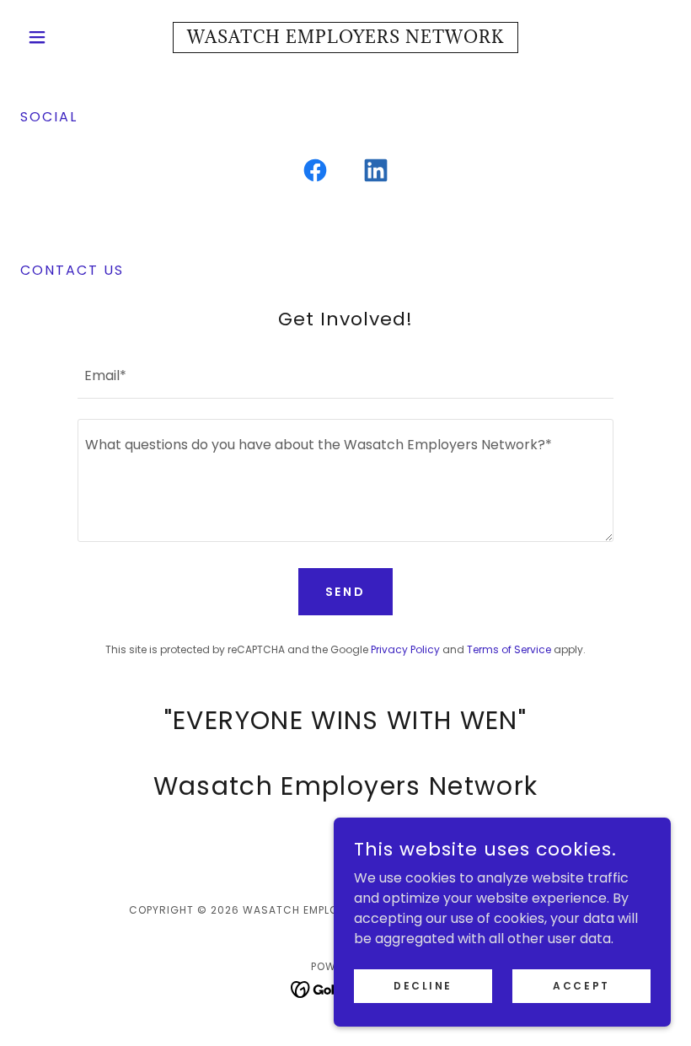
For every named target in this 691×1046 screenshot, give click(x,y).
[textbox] (345, 375)
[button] (69, 37)
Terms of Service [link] (509, 649)
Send (346, 591)
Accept (581, 985)
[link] (345, 38)
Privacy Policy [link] (405, 649)
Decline (423, 985)
